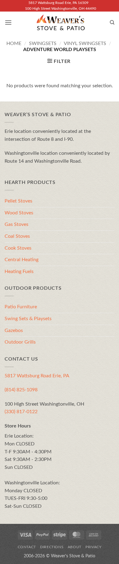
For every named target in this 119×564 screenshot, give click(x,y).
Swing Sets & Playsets (28, 318)
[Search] (112, 22)
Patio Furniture (21, 306)
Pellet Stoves (18, 201)
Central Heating (21, 259)
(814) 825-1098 (21, 389)
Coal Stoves (17, 236)
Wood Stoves (19, 212)
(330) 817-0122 (21, 411)
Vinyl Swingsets (85, 43)
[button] (8, 22)
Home (13, 43)
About (74, 547)
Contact (27, 547)
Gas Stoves (16, 224)
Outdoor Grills (20, 342)
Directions (51, 547)
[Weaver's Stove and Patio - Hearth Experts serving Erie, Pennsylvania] (60, 22)
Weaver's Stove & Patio (73, 556)
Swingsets (42, 43)
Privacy (93, 547)
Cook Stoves (18, 248)
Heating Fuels (19, 271)
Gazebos (14, 330)
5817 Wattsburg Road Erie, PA (37, 375)
